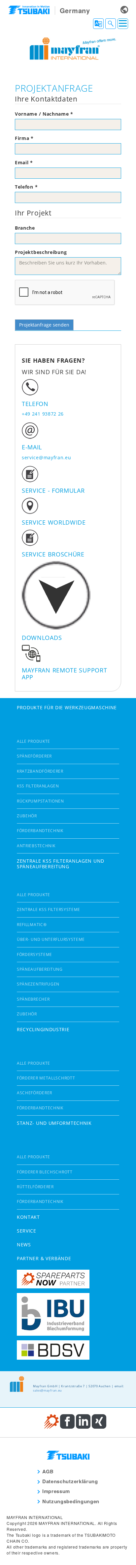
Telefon (26, 187)
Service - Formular (53, 490)
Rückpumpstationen (40, 801)
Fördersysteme (34, 954)
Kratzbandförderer (40, 771)
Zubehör (27, 816)
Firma (24, 138)
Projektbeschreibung (41, 252)
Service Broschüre (53, 554)
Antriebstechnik (36, 846)
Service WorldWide (54, 522)
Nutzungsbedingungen (70, 1501)
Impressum (56, 1491)
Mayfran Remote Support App (64, 673)
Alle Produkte (33, 741)
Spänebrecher (33, 999)
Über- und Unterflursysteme (51, 939)
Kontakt (28, 1217)
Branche (25, 228)
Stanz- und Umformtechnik (54, 1123)
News (24, 1244)
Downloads (42, 638)
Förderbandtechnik (40, 830)
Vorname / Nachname (44, 114)
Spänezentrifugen (38, 984)
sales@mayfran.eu (47, 1390)
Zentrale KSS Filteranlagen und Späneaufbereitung (60, 864)
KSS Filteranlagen (38, 786)
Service (26, 1231)
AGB (48, 1471)
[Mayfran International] (68, 48)
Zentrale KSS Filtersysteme (48, 909)
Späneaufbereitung (40, 969)
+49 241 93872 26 (43, 414)
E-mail (32, 447)
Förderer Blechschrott (45, 1172)
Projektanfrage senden (44, 325)
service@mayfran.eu (46, 457)
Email (24, 162)
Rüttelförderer (35, 1187)
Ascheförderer (34, 1093)
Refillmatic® (32, 924)
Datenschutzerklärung (70, 1481)
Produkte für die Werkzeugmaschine (67, 707)
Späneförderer (34, 756)
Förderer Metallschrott (46, 1078)
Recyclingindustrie (43, 1029)
